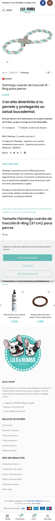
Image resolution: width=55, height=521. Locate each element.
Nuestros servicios (10, 430)
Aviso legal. (36, 503)
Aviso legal (7, 489)
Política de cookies (10, 484)
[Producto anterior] (45, 72)
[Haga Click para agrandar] (7, 62)
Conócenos (7, 425)
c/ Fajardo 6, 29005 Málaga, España (18, 403)
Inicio (4, 72)
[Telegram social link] (25, 153)
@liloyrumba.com (18, 411)
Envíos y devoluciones (12, 474)
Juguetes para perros (35, 144)
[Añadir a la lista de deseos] (22, 291)
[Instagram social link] (50, 3)
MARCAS (14, 72)
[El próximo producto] (51, 72)
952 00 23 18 (18, 407)
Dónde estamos (9, 445)
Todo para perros (10, 435)
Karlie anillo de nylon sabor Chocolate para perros (40, 317)
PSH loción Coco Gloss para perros (14, 316)
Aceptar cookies (27, 257)
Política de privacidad (11, 479)
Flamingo (25, 72)
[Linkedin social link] (18, 153)
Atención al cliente (10, 464)
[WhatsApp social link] (21, 153)
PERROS (16, 147)
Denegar (27, 265)
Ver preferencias (27, 273)
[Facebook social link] (43, 3)
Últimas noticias (9, 450)
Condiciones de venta (12, 469)
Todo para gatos (9, 440)
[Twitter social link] (14, 153)
